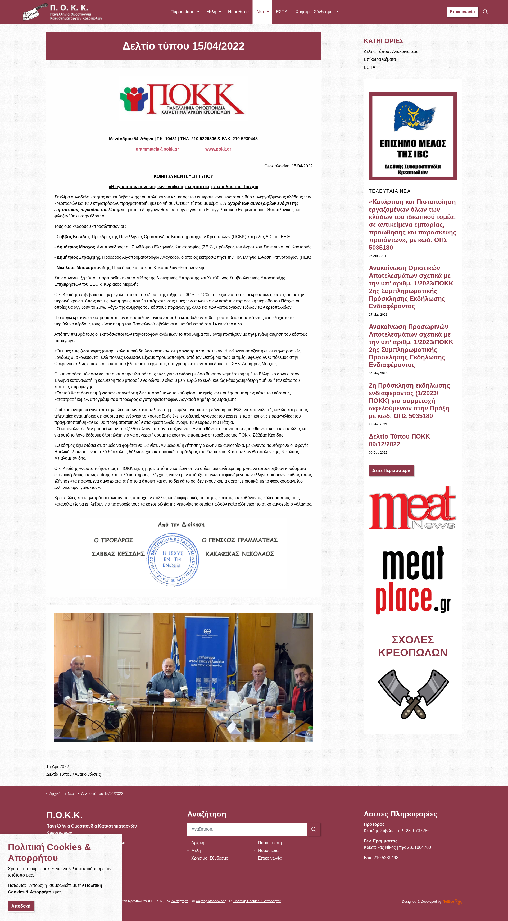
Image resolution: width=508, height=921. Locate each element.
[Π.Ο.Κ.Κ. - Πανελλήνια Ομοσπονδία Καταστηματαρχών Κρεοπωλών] (62, 12)
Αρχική (197, 843)
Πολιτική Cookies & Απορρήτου (257, 901)
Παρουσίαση (182, 12)
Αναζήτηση (179, 901)
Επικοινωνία (462, 12)
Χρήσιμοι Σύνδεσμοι (315, 12)
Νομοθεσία (238, 12)
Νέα (260, 12)
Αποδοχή (20, 906)
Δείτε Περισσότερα (391, 470)
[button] (314, 829)
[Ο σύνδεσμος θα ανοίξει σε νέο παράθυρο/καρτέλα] (413, 508)
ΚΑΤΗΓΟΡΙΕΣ (383, 40)
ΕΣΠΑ (282, 12)
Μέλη (211, 12)
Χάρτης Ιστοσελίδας (211, 901)
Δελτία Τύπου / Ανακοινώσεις (73, 774)
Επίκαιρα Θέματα (380, 59)
